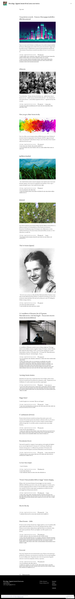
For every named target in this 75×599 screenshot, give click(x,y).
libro (21, 540)
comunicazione (32, 56)
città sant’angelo (28, 362)
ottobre (37, 147)
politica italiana (21, 107)
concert (21, 306)
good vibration (39, 191)
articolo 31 (26, 454)
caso (35, 537)
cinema (28, 56)
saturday (52, 405)
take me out (27, 407)
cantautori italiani (44, 386)
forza (46, 430)
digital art (43, 363)
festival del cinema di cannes (27, 60)
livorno (28, 387)
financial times (32, 538)
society (35, 367)
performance (24, 367)
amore (21, 145)
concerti (25, 304)
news (43, 236)
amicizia (21, 430)
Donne (24, 145)
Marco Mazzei (32, 366)
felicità (44, 430)
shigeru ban (24, 567)
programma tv (49, 495)
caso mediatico (38, 537)
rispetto (20, 433)
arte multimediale (43, 361)
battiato (21, 191)
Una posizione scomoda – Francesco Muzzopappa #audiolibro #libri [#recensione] (37, 18)
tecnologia (46, 57)
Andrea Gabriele (26, 361)
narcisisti (26, 432)
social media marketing (41, 541)
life (42, 191)
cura (21, 147)
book (33, 537)
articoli (24, 537)
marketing (20, 57)
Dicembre (42, 564)
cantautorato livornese (31, 386)
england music (49, 386)
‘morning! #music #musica (27, 375)
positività (32, 432)
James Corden (32, 495)
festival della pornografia (36, 60)
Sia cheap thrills (30, 433)
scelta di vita (24, 433)
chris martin (39, 494)
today (24, 192)
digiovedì (34, 236)
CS (40, 358)
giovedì (45, 56)
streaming (40, 57)
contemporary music (28, 363)
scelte (27, 433)
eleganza (41, 430)
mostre (45, 358)
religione (28, 57)
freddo (52, 564)
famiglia (45, 59)
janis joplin (24, 306)
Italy (45, 365)
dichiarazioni (48, 537)
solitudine (34, 433)
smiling (23, 497)
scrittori (33, 541)
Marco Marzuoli (26, 366)
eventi (41, 56)
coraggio (38, 430)
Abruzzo (21, 361)
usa (41, 497)
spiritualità (37, 57)
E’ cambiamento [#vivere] (26, 415)
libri (53, 56)
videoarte (23, 359)
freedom (39, 105)
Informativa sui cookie (20, 596)
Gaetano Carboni (32, 365)
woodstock (38, 306)
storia (30, 455)
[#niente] (22, 200)
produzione (47, 540)
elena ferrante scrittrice (22, 538)
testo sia (38, 433)
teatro (43, 57)
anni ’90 (21, 386)
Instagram (54, 584)
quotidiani (24, 57)
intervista (48, 538)
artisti (29, 189)
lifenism (26, 147)
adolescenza (22, 454)
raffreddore (50, 565)
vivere (23, 148)
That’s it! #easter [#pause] (26, 246)
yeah (49, 497)
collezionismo (33, 358)
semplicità (45, 147)
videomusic (45, 433)
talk (37, 367)
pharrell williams (47, 105)
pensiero (46, 565)
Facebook (54, 581)
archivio (30, 361)
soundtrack (21, 192)
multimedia (41, 366)
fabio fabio (28, 538)
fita (22, 147)
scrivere (20, 567)
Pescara (28, 367)
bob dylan (27, 236)
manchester (31, 387)
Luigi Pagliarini (21, 366)
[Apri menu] (71, 3)
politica (49, 104)
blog (24, 191)
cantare (24, 405)
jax (39, 454)
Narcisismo (29, 145)
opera (44, 540)
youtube (25, 107)
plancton (49, 191)
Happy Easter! (23, 398)
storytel (28, 61)
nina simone (39, 513)
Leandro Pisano (48, 365)
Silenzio (48, 147)
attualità (21, 56)
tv (23, 542)
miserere (33, 472)
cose (30, 564)
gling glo (20, 565)
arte (21, 189)
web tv (47, 497)
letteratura (51, 56)
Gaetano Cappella (27, 365)
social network (21, 238)
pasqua (33, 306)
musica (26, 145)
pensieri (39, 565)
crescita (29, 454)
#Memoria (22, 69)
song (24, 407)
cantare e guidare (28, 494)
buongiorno (31, 236)
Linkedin (54, 588)
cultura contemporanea (38, 363)
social (51, 236)
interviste (51, 538)
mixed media (37, 366)
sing (54, 405)
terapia (51, 147)
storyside (25, 61)
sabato (49, 405)
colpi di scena (30, 59)
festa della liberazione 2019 (33, 105)
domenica (29, 191)
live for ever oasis (24, 387)
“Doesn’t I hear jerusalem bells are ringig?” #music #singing (36, 480)
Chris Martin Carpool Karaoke (45, 494)
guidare (25, 495)
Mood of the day (24, 506)
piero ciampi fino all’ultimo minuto (50, 389)
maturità (42, 454)
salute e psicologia (34, 145)
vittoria (20, 148)
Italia (41, 105)
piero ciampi (53, 387)
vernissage (45, 367)
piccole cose (51, 454)
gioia (48, 430)
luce (31, 472)
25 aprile (21, 105)
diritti (28, 105)
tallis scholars (42, 472)
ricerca (30, 367)
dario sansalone (34, 59)
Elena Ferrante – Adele (26, 521)
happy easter (36, 405)
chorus (21, 472)
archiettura (22, 564)
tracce (32, 567)
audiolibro (24, 56)
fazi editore (21, 60)
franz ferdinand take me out (29, 405)
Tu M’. (39, 367)
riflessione (48, 236)
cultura (39, 56)
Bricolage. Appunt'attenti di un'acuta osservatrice (24, 3)
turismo (54, 358)
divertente (38, 59)
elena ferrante (53, 537)
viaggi (21, 359)
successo (54, 541)
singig (20, 497)
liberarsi (36, 495)
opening (20, 367)
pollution (52, 191)
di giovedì (24, 105)
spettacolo (33, 57)
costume (36, 56)
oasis (50, 387)
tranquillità (45, 513)
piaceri (47, 405)
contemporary (48, 362)
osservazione (36, 565)
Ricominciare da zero (25, 441)
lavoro (25, 429)
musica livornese (46, 387)
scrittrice (36, 541)
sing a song (21, 407)
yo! (51, 497)
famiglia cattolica (49, 59)
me (31, 513)
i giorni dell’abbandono (39, 538)
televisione (46, 536)
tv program (39, 497)
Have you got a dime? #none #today (29, 114)
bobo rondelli (25, 386)
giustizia (29, 472)
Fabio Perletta (21, 365)
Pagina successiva (26, 574)
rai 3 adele (26, 541)
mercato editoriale (29, 540)
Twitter (53, 583)
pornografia (47, 60)
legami (50, 430)
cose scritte (36, 564)
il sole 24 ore (45, 538)
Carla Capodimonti (22, 362)
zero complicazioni (22, 498)
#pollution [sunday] (25, 156)
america (21, 59)
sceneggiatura (21, 61)
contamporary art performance (41, 362)
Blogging (26, 191)
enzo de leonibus (48, 363)
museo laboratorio (46, 366)
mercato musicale (35, 540)
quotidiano (50, 540)
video (30, 407)
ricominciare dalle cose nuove (39, 432)
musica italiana (41, 387)
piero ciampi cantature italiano (39, 389)
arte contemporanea (25, 189)
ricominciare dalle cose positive (48, 432)
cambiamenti (22, 513)
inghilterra (53, 386)
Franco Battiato (34, 191)
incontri (23, 565)
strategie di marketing (49, 541)
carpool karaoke (34, 494)
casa (24, 59)
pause (45, 236)
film (43, 56)
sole (26, 567)
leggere (48, 56)
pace (39, 147)
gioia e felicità (21, 495)
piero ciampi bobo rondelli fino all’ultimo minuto (26, 389)
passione (29, 432)
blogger (31, 430)
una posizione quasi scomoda (34, 61)
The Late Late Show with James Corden (30, 497)
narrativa (43, 60)
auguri (21, 405)
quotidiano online (22, 541)
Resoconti (22, 550)
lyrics (54, 430)
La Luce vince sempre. (25, 463)
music (41, 60)
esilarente (42, 59)
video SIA (41, 433)
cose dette (33, 564)
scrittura (42, 147)
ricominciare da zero (22, 455)
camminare (27, 564)
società (31, 57)
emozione (32, 454)
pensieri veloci (43, 565)
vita (41, 145)
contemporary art (22, 363)
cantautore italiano (38, 386)
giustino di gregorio (39, 365)
